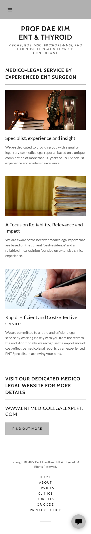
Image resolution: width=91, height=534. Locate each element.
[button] (9, 9)
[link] (45, 33)
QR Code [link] (45, 504)
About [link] (45, 482)
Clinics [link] (45, 493)
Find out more (27, 428)
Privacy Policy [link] (45, 510)
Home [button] (45, 477)
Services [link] (45, 488)
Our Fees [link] (45, 499)
